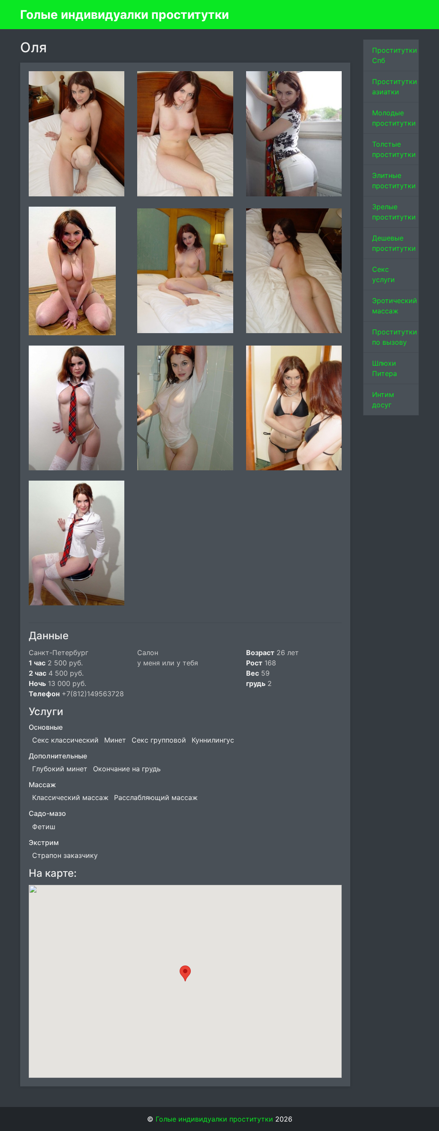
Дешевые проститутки (394, 243)
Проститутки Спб (394, 55)
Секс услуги (383, 274)
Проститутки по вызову (394, 337)
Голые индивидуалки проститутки (124, 14)
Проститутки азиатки (394, 86)
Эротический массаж (394, 305)
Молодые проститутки (394, 117)
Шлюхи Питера (384, 368)
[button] (185, 973)
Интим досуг (383, 399)
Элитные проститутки (394, 180)
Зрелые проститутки (394, 211)
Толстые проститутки (394, 149)
